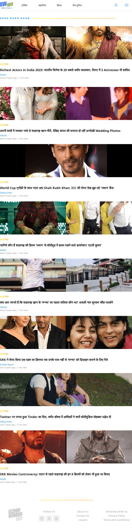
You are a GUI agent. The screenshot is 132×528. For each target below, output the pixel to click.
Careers (82, 519)
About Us (83, 511)
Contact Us (82, 515)
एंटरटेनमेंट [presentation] (4, 64)
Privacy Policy (116, 515)
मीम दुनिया (77, 5)
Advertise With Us (116, 511)
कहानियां (42, 5)
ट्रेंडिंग (24, 5)
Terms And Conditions (116, 519)
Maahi (3, 74)
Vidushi (3, 135)
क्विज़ (59, 5)
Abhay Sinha (6, 192)
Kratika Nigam (7, 364)
